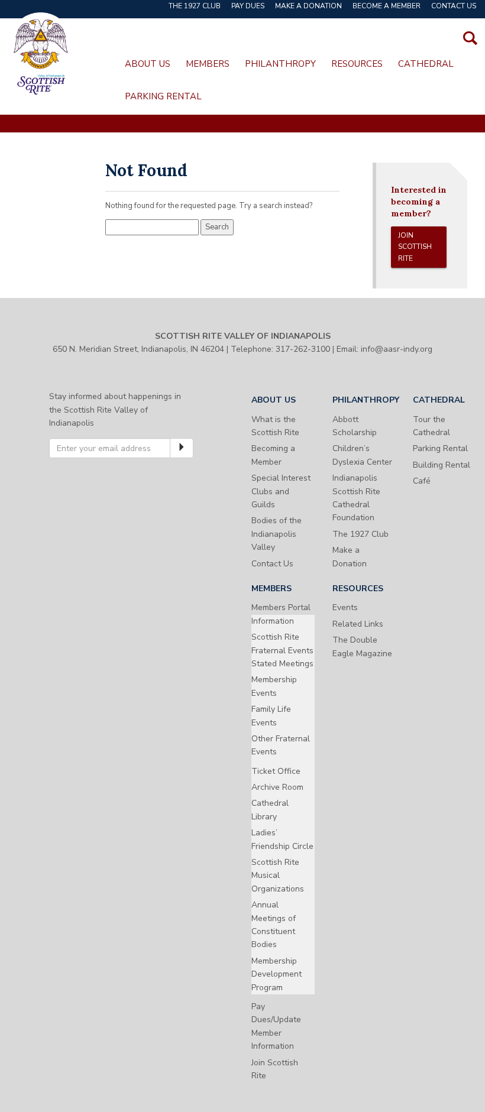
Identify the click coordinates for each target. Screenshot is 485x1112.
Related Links (357, 624)
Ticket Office (275, 771)
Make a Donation (308, 6)
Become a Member (387, 6)
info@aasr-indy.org (396, 349)
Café (422, 481)
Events (345, 607)
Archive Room (277, 787)
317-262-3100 (303, 349)
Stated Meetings (282, 663)
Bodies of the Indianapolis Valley (276, 534)
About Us (147, 64)
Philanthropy (280, 64)
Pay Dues (247, 6)
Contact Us (453, 6)
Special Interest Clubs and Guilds (281, 491)
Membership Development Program (276, 974)
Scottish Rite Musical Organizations (277, 875)
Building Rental (441, 465)
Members (207, 64)
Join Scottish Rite (415, 246)
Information (272, 621)
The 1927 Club (195, 6)
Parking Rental (163, 96)
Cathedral (426, 64)
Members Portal (281, 607)
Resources (357, 64)
